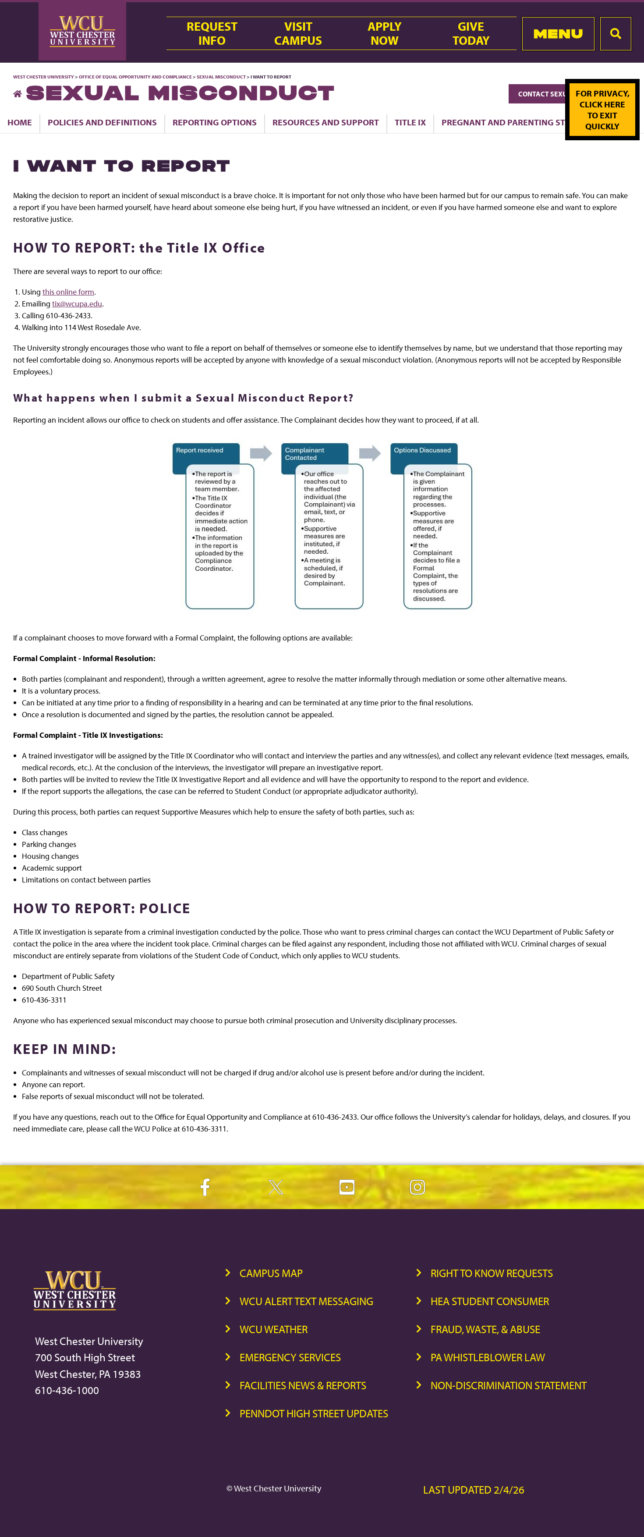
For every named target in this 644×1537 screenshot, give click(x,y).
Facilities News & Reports (303, 1385)
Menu (558, 33)
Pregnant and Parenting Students (520, 122)
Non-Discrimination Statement (509, 1385)
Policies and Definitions (102, 122)
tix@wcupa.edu (77, 304)
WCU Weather (274, 1329)
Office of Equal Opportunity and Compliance (135, 77)
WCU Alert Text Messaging (306, 1301)
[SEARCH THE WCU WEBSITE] (615, 33)
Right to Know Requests (492, 1273)
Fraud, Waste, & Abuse (485, 1329)
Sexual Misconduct (221, 77)
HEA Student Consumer (490, 1301)
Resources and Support (325, 122)
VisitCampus (298, 33)
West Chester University (43, 77)
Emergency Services (290, 1357)
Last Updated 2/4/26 (473, 1489)
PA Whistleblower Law (488, 1357)
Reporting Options (215, 122)
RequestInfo (212, 33)
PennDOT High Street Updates (314, 1413)
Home (19, 122)
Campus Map (271, 1273)
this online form (68, 292)
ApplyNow (385, 33)
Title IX (410, 122)
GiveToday (471, 33)
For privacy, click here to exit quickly (603, 110)
